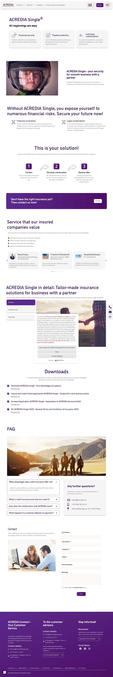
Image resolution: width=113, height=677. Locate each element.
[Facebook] (80, 648)
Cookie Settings (57, 356)
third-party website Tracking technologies (57, 316)
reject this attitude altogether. (45, 342)
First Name (66, 532)
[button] (21, 5)
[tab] (21, 302)
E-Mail (64, 557)
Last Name (65, 541)
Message (65, 572)
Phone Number (67, 564)
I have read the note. (75, 587)
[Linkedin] (85, 648)
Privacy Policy (78, 587)
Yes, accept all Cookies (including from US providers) (57, 347)
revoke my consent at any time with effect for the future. (53, 340)
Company (65, 549)
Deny (57, 352)
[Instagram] (89, 648)
